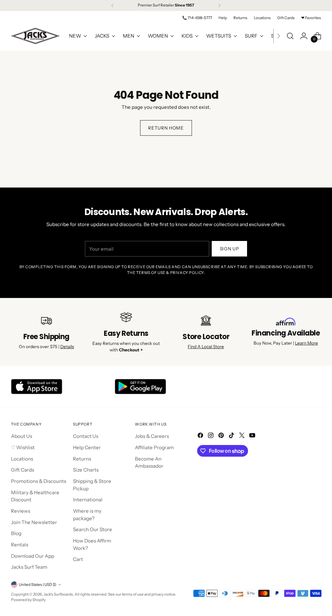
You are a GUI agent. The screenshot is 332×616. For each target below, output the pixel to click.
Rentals (19, 545)
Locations (22, 459)
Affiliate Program (154, 447)
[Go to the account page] (303, 35)
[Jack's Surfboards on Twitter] (242, 436)
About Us (21, 436)
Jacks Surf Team (29, 567)
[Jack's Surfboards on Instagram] (211, 436)
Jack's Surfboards (58, 594)
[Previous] (112, 5)
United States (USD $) (37, 584)
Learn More (306, 343)
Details (67, 346)
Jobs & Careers (152, 436)
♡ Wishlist (23, 447)
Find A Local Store (206, 346)
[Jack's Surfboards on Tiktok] (232, 436)
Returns (82, 459)
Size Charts (86, 470)
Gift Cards (22, 470)
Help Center (87, 447)
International (87, 499)
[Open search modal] (290, 35)
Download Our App (32, 556)
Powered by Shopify (28, 600)
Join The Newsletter (34, 522)
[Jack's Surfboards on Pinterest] (222, 436)
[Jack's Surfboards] (35, 36)
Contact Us (85, 436)
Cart (78, 559)
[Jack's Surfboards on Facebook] (201, 436)
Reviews (20, 511)
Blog (16, 533)
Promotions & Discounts (38, 481)
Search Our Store (92, 529)
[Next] (219, 5)
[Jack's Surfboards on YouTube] (253, 436)
